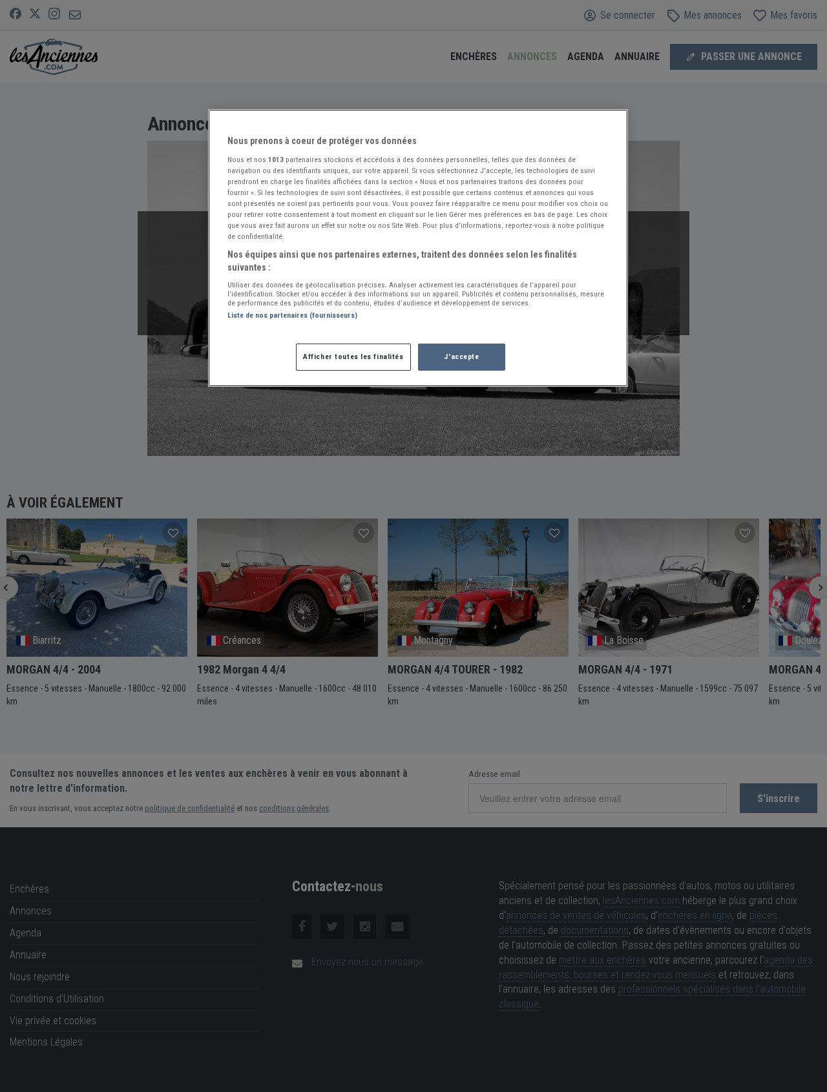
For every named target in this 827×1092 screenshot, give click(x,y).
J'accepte (461, 356)
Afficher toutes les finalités (353, 356)
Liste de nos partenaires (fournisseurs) (292, 315)
